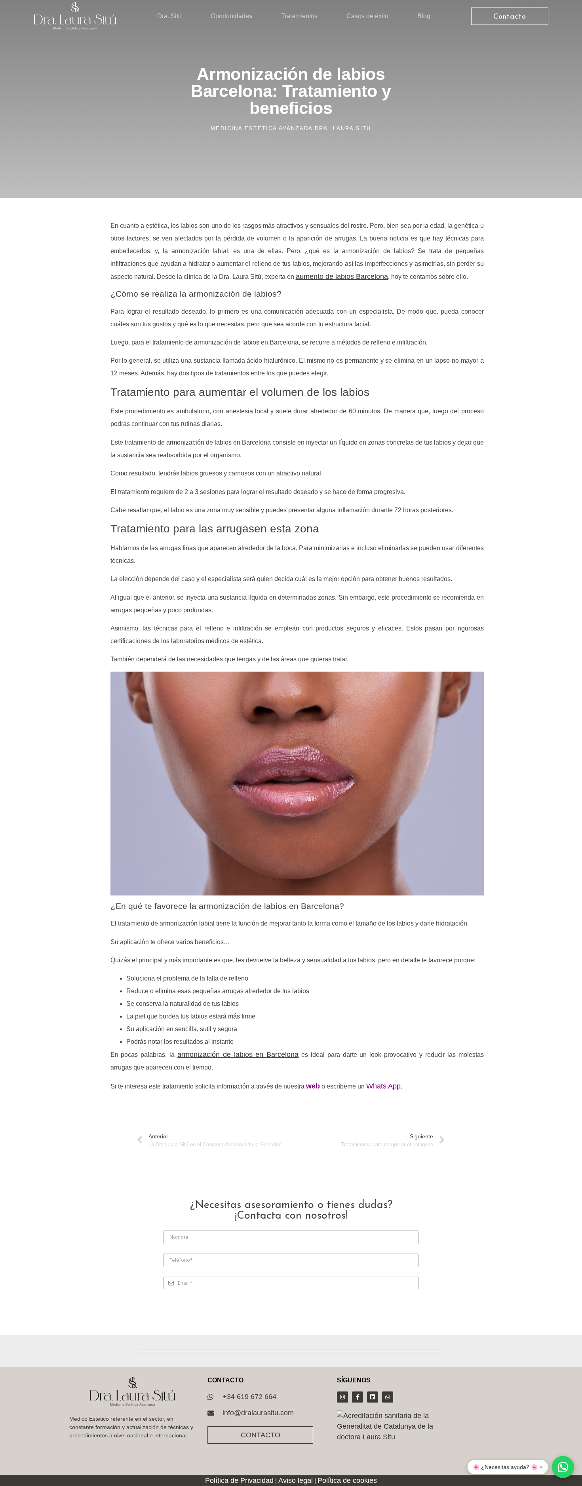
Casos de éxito (367, 16)
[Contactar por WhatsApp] (563, 1467)
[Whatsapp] (387, 1397)
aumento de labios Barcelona (342, 276)
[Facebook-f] (357, 1397)
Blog (423, 16)
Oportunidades (231, 16)
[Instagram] (342, 1397)
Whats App (383, 1086)
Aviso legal (295, 1480)
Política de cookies (347, 1480)
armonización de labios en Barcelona (238, 1054)
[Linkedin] (372, 1397)
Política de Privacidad (239, 1480)
